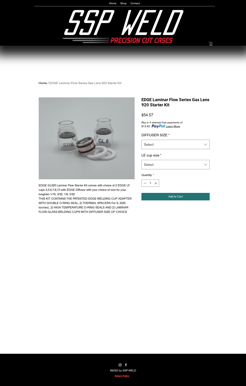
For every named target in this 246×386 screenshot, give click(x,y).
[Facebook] (126, 365)
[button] (211, 44)
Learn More (173, 126)
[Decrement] (144, 183)
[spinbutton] (150, 183)
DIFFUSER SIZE (155, 135)
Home (43, 83)
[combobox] (175, 144)
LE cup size (151, 155)
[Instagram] (120, 365)
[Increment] (156, 183)
